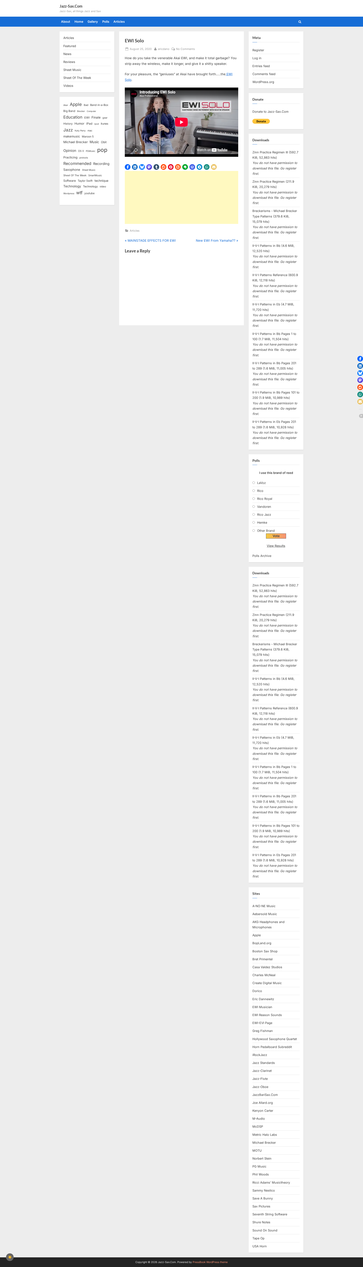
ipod (96, 124)
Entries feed (261, 66)
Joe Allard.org (262, 1103)
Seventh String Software (269, 1214)
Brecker (81, 111)
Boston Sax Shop (265, 951)
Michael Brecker (75, 142)
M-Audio (258, 1118)
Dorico (257, 991)
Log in (256, 58)
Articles (119, 21)
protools (83, 157)
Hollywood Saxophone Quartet (274, 1039)
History (68, 123)
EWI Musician (262, 1007)
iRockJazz (259, 1055)
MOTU (257, 1150)
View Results (276, 546)
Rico (260, 491)
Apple (76, 104)
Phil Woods (260, 1174)
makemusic (71, 136)
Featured (69, 46)
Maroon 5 (88, 136)
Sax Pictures (261, 1206)
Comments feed (263, 74)
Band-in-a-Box (99, 104)
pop (102, 150)
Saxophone (71, 170)
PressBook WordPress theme (210, 1262)
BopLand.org (261, 943)
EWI (87, 117)
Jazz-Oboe (260, 1087)
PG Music (259, 1166)
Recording (101, 164)
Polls (105, 21)
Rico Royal (264, 499)
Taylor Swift (85, 180)
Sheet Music (72, 70)
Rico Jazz (264, 514)
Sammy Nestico (263, 1190)
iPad (89, 123)
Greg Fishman (262, 1031)
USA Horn (259, 1246)
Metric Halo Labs (264, 1135)
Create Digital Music (267, 983)
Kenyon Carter (262, 1111)
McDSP (257, 1126)
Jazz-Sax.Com (71, 6)
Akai (65, 105)
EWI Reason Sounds (267, 1015)
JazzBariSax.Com (265, 1095)
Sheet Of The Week (77, 78)
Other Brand (266, 531)
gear (105, 117)
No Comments (185, 49)
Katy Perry (80, 130)
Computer (91, 111)
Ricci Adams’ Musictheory (271, 1182)
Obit (104, 142)
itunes (104, 123)
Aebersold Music (264, 914)
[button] (127, 167)
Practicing (70, 157)
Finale (96, 117)
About (65, 21)
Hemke (262, 522)
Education (72, 117)
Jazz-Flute (260, 1079)
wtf (79, 192)
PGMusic (90, 151)
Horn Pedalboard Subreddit (272, 1047)
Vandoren (264, 507)
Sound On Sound (264, 1230)
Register (258, 50)
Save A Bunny (262, 1198)
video (103, 186)
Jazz (68, 129)
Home (78, 21)
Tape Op (258, 1238)
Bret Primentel (262, 959)
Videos (68, 86)
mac (90, 130)
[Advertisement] (181, 197)
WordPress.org (263, 82)
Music (94, 142)
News (67, 54)
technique (101, 180)
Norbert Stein (261, 1158)
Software (69, 180)
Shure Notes (261, 1222)
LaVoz (261, 483)
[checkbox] (10, 1257)
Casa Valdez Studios (267, 967)
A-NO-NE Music (263, 906)
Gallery (93, 21)
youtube (89, 193)
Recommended (77, 163)
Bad (86, 104)
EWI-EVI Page (262, 1023)
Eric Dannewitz (263, 999)
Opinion (69, 150)
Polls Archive (261, 556)
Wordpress (68, 193)
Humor (79, 123)
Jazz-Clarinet (262, 1071)
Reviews (69, 62)
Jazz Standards (263, 1063)
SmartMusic (95, 175)
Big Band (69, 111)
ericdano (163, 48)
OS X (81, 150)
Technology (72, 186)
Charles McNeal (263, 975)
